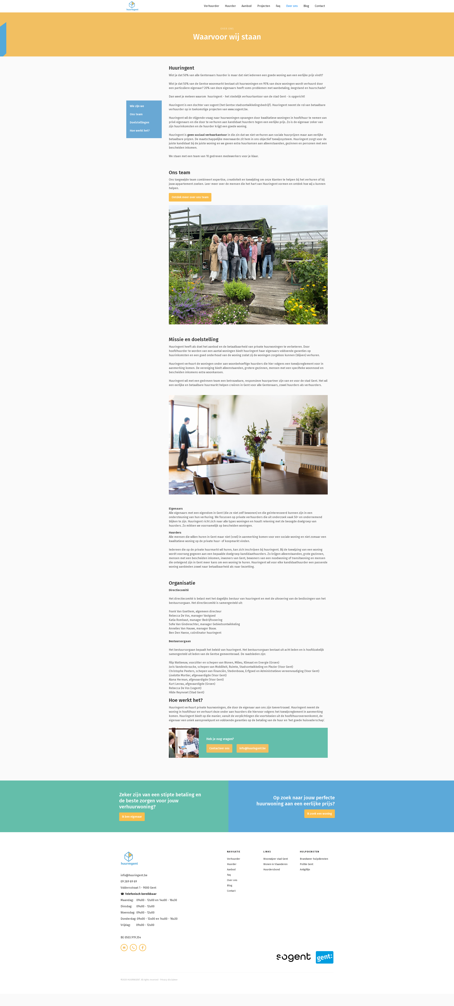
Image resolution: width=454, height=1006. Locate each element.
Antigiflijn (305, 869)
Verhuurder (211, 6)
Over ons (292, 6)
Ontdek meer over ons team (190, 197)
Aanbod (247, 6)
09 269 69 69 (129, 881)
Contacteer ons (219, 748)
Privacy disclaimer (169, 979)
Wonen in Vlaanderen (275, 864)
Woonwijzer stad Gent (275, 858)
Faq (278, 6)
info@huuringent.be (252, 748)
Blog (306, 6)
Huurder (230, 6)
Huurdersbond (271, 869)
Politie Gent (306, 864)
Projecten (263, 6)
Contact (320, 6)
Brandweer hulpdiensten (314, 858)
